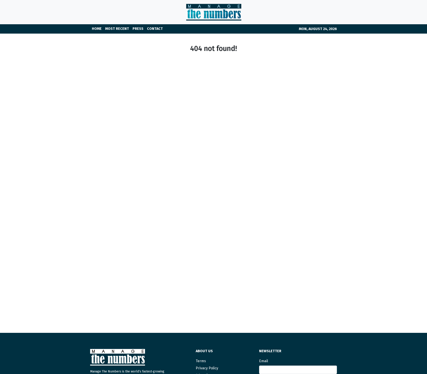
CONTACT (155, 28)
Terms (201, 361)
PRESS (138, 28)
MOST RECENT (117, 28)
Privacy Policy (207, 368)
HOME (97, 28)
